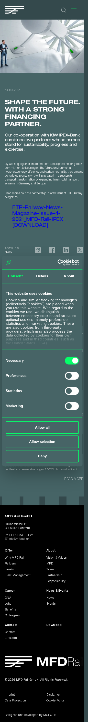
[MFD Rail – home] (44, 661)
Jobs (8, 603)
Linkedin (11, 638)
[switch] (72, 376)
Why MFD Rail (14, 557)
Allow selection (42, 442)
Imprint (10, 694)
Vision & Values (56, 557)
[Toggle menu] (74, 10)
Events (50, 603)
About (51, 550)
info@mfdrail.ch (19, 539)
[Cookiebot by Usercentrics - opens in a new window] (59, 262)
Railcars (10, 563)
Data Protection (15, 700)
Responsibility (56, 581)
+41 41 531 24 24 (21, 535)
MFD (49, 563)
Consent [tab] (15, 276)
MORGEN (49, 715)
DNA (8, 598)
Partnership (54, 575)
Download (54, 625)
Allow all (42, 427)
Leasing (10, 569)
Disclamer (53, 694)
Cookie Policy (55, 700)
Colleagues (12, 615)
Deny (42, 456)
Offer (9, 550)
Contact (11, 625)
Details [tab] (42, 276)
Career (10, 590)
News (50, 598)
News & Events (57, 590)
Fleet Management (18, 575)
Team (50, 569)
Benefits (10, 609)
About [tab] (69, 276)
